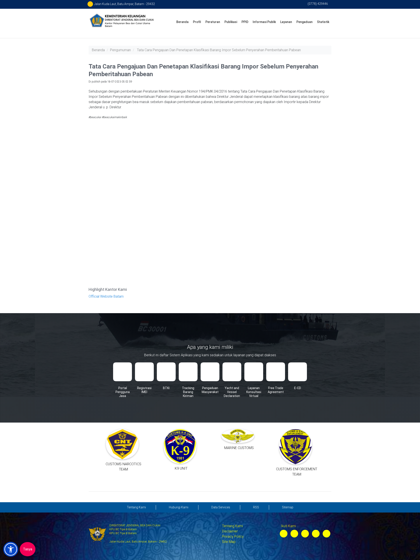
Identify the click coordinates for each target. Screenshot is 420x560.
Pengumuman (120, 50)
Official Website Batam (106, 296)
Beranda (182, 22)
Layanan (286, 22)
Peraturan (212, 22)
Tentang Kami (232, 526)
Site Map (229, 542)
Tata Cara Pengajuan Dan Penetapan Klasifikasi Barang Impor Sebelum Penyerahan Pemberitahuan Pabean (219, 50)
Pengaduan (304, 22)
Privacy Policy (233, 536)
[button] (10, 549)
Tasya (27, 549)
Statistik (323, 22)
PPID (245, 22)
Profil (197, 22)
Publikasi (230, 22)
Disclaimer (230, 531)
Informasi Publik (264, 22)
